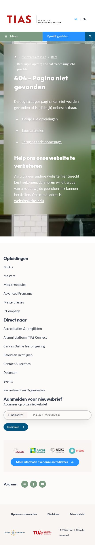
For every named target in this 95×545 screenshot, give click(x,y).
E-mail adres (15, 415)
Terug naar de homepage (42, 142)
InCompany (12, 311)
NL (76, 19)
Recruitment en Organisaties (24, 390)
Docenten (10, 373)
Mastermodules (15, 285)
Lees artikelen (33, 130)
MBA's (8, 267)
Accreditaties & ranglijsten (23, 329)
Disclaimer (53, 514)
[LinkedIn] (24, 484)
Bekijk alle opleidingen (40, 119)
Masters (9, 276)
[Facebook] (33, 484)
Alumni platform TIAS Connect (25, 337)
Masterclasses (14, 302)
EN (84, 19)
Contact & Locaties (17, 364)
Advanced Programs (18, 293)
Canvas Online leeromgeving (24, 346)
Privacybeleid (77, 514)
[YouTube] (42, 484)
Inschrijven (13, 427)
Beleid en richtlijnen (18, 355)
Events (8, 381)
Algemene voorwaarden (24, 514)
